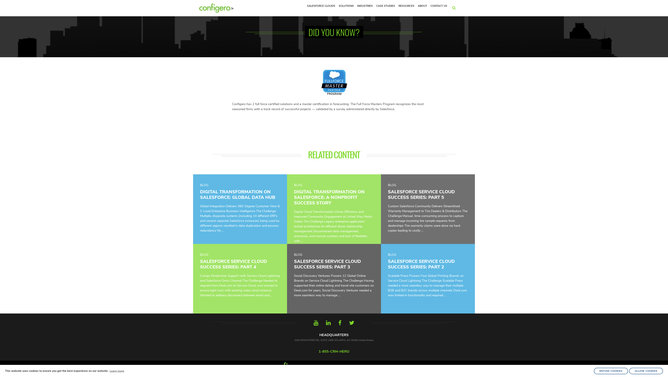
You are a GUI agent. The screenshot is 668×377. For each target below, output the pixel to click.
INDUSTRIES (365, 6)
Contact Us (439, 6)
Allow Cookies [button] (646, 371)
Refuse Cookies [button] (610, 371)
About (422, 6)
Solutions (346, 6)
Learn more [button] (117, 371)
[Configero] (216, 8)
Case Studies (385, 6)
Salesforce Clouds (321, 6)
